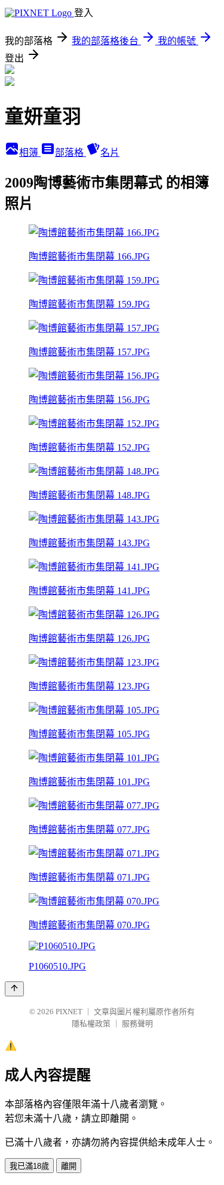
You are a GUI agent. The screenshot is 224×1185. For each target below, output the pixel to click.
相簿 (30, 152)
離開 (68, 1166)
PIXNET (69, 1011)
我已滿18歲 (29, 1166)
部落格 (70, 152)
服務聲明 (137, 1023)
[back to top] (14, 988)
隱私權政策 (91, 1023)
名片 (109, 152)
